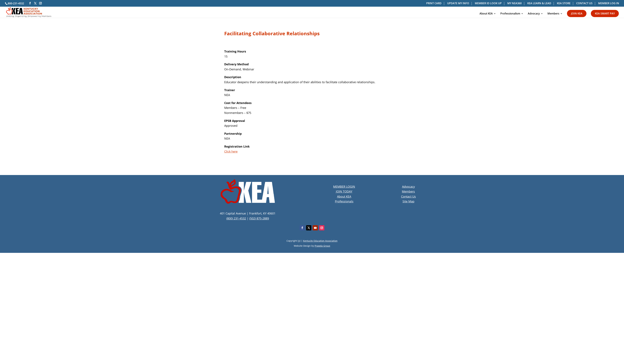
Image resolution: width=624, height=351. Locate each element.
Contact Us (408, 196)
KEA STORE (564, 3)
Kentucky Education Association (320, 240)
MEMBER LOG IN (608, 3)
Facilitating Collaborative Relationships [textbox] (272, 34)
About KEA (486, 13)
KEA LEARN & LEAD (539, 3)
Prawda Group (322, 245)
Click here (231, 151)
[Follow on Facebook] (302, 227)
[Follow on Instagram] (321, 227)
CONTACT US (584, 3)
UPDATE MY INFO (458, 3)
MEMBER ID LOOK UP (488, 3)
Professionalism (510, 13)
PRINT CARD (434, 3)
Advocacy (534, 13)
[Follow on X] (308, 227)
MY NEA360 (514, 3)
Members (553, 13)
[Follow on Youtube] (315, 227)
